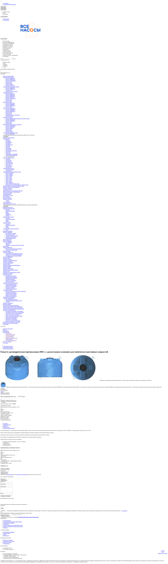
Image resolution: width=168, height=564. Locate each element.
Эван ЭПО (8, 151)
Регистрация (6, 20)
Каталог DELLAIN (7, 239)
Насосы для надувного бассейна (13, 320)
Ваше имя (3, 481)
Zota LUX (8, 140)
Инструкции (8, 333)
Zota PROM (8, 149)
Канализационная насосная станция (14, 300)
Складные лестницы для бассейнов (14, 313)
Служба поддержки (5, 529)
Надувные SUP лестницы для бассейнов (15, 312)
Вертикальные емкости (11, 275)
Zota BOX (8, 158)
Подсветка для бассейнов (11, 319)
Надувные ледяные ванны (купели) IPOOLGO (13, 308)
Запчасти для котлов (7, 188)
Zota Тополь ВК (9, 163)
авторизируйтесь (10, 474)
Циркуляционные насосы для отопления (12, 124)
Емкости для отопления (8, 216)
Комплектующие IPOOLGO (9, 310)
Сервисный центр (10, 337)
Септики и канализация (8, 298)
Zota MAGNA (9, 170)
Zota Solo (8, 147)
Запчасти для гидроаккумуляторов (11, 228)
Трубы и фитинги (7, 240)
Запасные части (6, 251)
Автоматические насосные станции (11, 86)
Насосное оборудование (8, 76)
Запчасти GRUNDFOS (8, 268)
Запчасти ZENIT (7, 267)
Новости (5, 329)
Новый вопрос (4, 480)
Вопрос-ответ (6, 427)
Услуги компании (10, 335)
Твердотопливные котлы (8, 157)
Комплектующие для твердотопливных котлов (13, 186)
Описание (5, 423)
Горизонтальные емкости (11, 277)
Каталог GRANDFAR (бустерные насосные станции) (18, 118)
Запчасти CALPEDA (7, 261)
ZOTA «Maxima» (9, 182)
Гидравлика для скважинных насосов (14, 253)
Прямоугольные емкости (11, 278)
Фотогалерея (6, 331)
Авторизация (6, 18)
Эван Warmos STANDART (12, 154)
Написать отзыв (4, 473)
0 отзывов (3, 402)
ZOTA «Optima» (9, 175)
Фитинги (8, 244)
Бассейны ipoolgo (7, 304)
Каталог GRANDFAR (11, 80)
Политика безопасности (11, 340)
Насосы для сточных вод (8, 108)
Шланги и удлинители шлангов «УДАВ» (15, 245)
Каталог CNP (9, 82)
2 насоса (8, 201)
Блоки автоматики (7, 197)
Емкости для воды (7, 274)
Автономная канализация (11, 299)
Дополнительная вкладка (8, 428)
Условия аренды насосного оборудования (12, 521)
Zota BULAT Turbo (10, 169)
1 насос (7, 200)
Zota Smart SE (9, 142)
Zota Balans (8, 141)
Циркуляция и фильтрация (12, 317)
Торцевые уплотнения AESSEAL (10, 270)
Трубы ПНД (8, 242)
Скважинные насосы (8, 92)
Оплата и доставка (7, 341)
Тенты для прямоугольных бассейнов (14, 316)
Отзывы (5, 425)
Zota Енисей (8, 160)
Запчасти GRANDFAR (8, 262)
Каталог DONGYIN (10, 85)
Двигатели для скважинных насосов (14, 254)
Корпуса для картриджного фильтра (14, 248)
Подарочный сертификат (8, 532)
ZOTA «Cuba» (9, 180)
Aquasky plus (8, 214)
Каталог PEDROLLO (10, 79)
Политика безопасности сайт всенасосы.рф (13, 526)
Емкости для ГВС (7, 222)
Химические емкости (8, 290)
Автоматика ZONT (7, 189)
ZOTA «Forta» (9, 177)
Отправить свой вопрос (5, 496)
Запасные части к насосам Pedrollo (13, 255)
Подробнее (6, 136)
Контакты (5, 527)
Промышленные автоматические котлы (12, 171)
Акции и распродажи (8, 328)
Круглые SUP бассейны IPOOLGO (11, 305)
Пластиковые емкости (8, 273)
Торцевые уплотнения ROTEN (10, 260)
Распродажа (5, 324)
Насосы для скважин (7, 540)
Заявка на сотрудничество (11, 338)
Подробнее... (125, 510)
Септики (8, 301)
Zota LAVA (8, 164)
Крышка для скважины (11, 237)
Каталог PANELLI (10, 97)
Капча (2, 493)
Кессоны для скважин (8, 303)
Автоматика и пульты (8, 195)
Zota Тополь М (9, 162)
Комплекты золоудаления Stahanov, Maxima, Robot (17, 184)
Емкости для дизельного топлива (10, 283)
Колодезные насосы (7, 102)
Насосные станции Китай (11, 91)
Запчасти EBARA (7, 266)
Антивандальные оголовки (12, 235)
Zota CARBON (9, 166)
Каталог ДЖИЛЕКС (10, 78)
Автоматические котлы (8, 168)
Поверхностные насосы (8, 77)
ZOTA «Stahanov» (10, 173)
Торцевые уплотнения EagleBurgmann (11, 265)
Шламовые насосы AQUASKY (13, 115)
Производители (6, 533)
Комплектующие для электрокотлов (11, 187)
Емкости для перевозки (11, 280)
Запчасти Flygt (6, 271)
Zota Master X (9, 161)
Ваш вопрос (3, 486)
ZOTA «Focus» (9, 179)
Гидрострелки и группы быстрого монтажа (13, 190)
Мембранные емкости (8, 207)
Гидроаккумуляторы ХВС (9, 208)
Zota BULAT (8, 167)
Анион (2, 391)
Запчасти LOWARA (7, 259)
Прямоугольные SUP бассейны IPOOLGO (12, 306)
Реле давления (6, 196)
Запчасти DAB (6, 258)
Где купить (5, 342)
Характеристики (7, 424)
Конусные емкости (10, 281)
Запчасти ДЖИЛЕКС (8, 257)
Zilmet (7, 212)
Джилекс (8, 209)
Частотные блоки (7, 202)
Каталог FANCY (9, 84)
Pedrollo (7, 215)
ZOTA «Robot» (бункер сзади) (12, 183)
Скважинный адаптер (11, 238)
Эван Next (8, 153)
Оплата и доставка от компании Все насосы (13, 525)
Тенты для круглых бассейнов (12, 314)
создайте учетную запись (21, 474)
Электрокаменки (7, 194)
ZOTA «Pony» (9, 181)
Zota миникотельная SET (11, 150)
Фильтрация (6, 246)
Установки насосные (7, 117)
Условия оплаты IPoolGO (8, 522)
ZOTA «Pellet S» (9, 174)
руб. (3, 9)
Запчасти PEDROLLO (8, 252)
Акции (4, 534)
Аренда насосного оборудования (10, 323)
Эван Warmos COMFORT (11, 155)
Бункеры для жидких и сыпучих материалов (16, 291)
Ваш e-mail (3, 484)
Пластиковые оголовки (11, 233)
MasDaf (7, 213)
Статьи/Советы (9, 339)
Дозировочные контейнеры (9, 297)
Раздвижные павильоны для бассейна (11, 321)
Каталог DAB (9, 83)
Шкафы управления (7, 199)
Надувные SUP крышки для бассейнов (14, 311)
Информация (3, 518)
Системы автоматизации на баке (10, 132)
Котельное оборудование (8, 137)
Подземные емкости (10, 279)
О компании (6, 3)
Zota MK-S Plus (9, 144)
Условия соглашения (10, 334)
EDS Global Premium (10, 211)
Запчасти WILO (6, 264)
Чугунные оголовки (10, 234)
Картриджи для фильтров (11, 250)
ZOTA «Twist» (9, 176)
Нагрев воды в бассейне (11, 318)
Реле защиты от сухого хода (9, 203)
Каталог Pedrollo (9, 128)
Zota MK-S (8, 143)
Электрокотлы (6, 138)
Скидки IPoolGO (7, 520)
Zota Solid (8, 145)
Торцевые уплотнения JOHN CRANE (11, 272)
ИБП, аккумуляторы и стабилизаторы (11, 192)
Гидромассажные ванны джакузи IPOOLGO (13, 307)
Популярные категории (6, 537)
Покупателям (6, 332)
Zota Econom (8, 148)
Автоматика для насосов (8, 541)
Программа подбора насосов (9, 4)
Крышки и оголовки (7, 231)
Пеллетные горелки (7, 193)
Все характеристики (5, 411)
